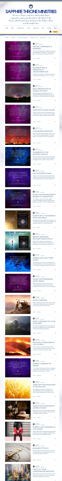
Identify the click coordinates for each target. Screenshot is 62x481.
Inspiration (13, 37)
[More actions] (55, 44)
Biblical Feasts (43, 37)
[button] (50, 31)
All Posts (6, 37)
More (49, 37)
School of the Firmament (23, 37)
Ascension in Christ (34, 37)
